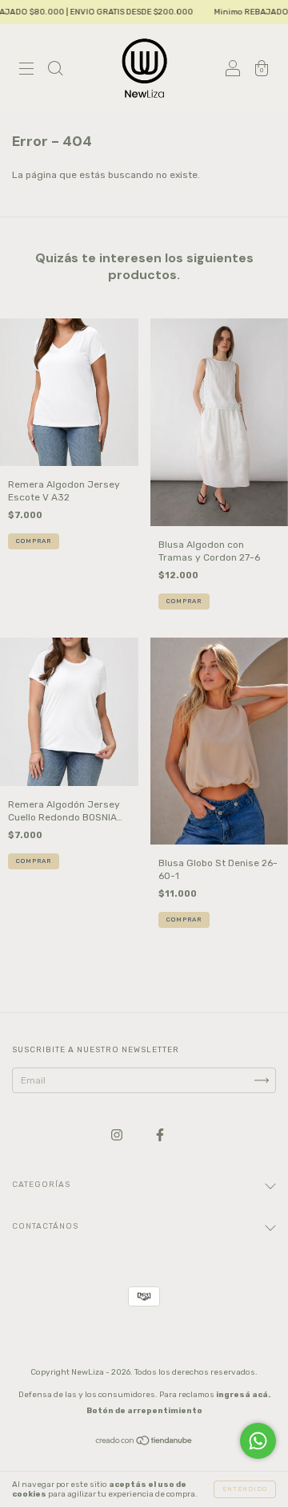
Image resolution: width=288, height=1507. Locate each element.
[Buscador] (55, 70)
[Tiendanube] (144, 1442)
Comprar (33, 541)
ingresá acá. (243, 1395)
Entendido (244, 1489)
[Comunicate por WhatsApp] (258, 1441)
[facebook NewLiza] (160, 1135)
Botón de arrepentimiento (144, 1411)
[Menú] (26, 70)
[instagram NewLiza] (118, 1135)
